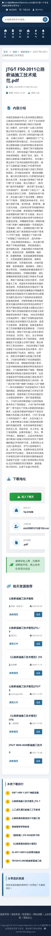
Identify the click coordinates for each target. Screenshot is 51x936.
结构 (28, 35)
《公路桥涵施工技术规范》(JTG (23, 717)
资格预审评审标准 (20, 826)
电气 (36, 35)
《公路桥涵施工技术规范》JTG (25, 657)
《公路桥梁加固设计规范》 (25, 843)
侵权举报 (15, 914)
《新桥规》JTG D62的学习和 (26, 835)
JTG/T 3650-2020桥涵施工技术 (25, 745)
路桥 (15, 51)
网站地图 (37, 914)
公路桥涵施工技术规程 (21, 598)
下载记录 (26, 9)
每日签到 (13, 9)
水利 (20, 35)
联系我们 (26, 914)
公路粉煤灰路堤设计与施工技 (26, 818)
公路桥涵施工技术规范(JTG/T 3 (24, 688)
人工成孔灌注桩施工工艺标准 (26, 809)
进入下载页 (27, 496)
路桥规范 (25, 51)
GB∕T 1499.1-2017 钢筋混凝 (25, 792)
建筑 (13, 35)
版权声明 (4, 914)
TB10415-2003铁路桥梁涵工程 (26, 860)
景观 (43, 35)
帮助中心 (27, 917)
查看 (38, 614)
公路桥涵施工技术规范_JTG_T (26, 801)
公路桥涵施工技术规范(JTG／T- (25, 629)
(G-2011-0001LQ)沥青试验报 (26, 852)
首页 (5, 35)
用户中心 (39, 9)
